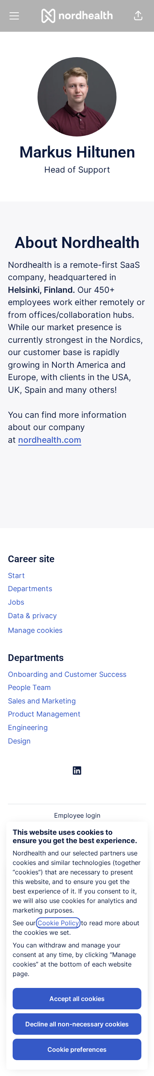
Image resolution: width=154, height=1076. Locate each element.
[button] (138, 16)
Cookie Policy (58, 923)
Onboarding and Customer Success (67, 674)
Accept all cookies (77, 999)
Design (19, 741)
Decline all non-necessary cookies (77, 1024)
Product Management (44, 714)
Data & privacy (32, 615)
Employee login (77, 815)
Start (16, 575)
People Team (29, 687)
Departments (30, 588)
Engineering (28, 727)
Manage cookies (35, 630)
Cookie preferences (77, 1049)
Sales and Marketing (42, 701)
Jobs (16, 602)
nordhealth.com (49, 440)
